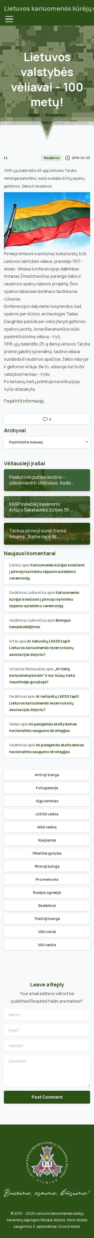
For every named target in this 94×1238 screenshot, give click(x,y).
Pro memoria (47, 879)
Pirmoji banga (47, 866)
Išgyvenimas (47, 800)
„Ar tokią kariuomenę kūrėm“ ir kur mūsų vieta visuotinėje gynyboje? (42, 675)
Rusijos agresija (47, 892)
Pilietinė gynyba (47, 853)
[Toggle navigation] (9, 19)
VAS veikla (47, 944)
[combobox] (47, 442)
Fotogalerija (47, 787)
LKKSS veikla (47, 813)
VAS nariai (47, 931)
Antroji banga (47, 774)
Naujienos (55, 115)
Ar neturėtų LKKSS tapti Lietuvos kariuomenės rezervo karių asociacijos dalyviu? (41, 648)
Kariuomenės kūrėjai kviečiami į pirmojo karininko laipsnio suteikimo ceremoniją (47, 572)
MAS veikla (46, 827)
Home (34, 115)
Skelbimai (47, 905)
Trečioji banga (47, 918)
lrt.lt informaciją (29, 401)
